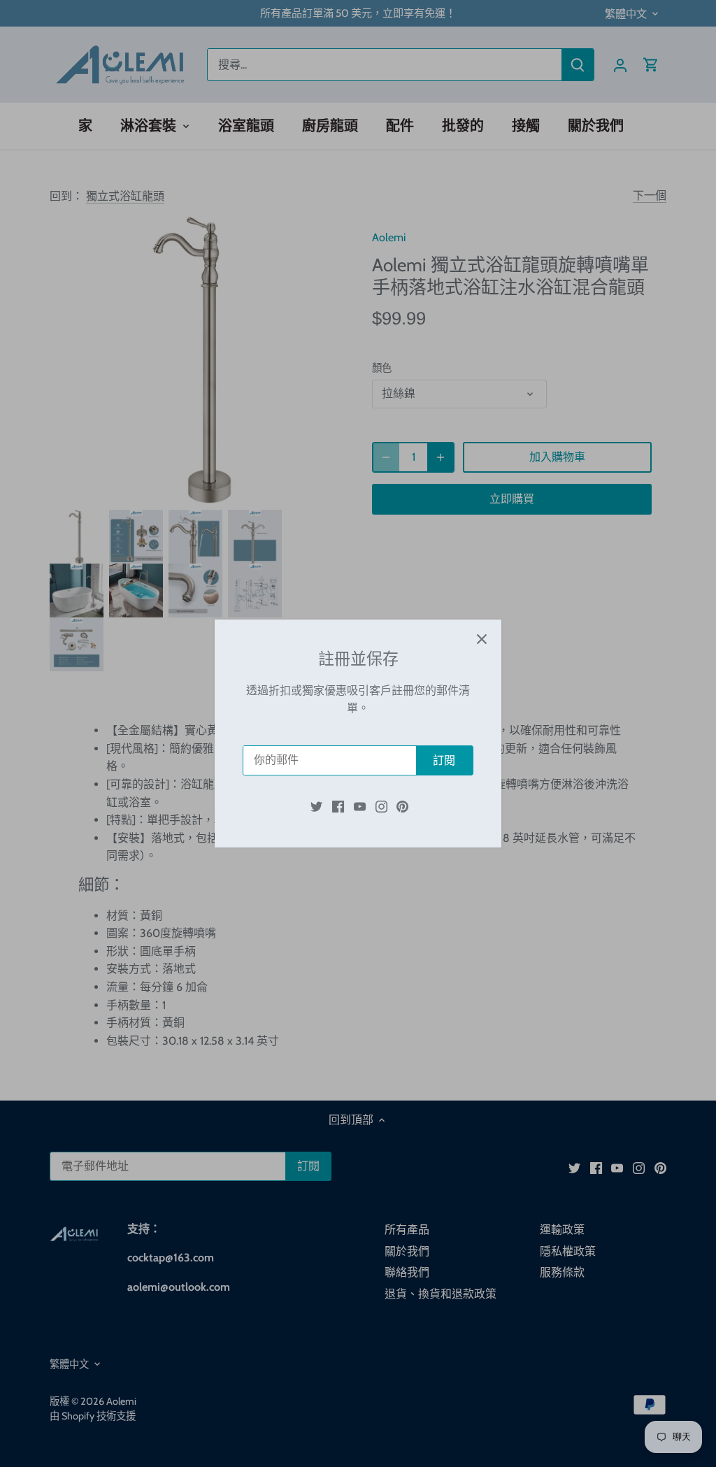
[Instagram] (381, 805)
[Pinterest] (402, 805)
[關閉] (481, 639)
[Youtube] (360, 805)
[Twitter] (316, 805)
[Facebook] (338, 805)
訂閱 (444, 760)
